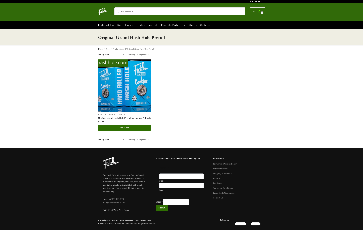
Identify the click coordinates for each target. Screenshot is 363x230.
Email (159, 202)
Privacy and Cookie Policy (225, 164)
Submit (161, 208)
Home (100, 49)
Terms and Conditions (223, 188)
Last (161, 190)
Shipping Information (222, 173)
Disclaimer (218, 183)
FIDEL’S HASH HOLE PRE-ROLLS (111, 114)
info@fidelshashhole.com (114, 202)
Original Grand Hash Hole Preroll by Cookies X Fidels (124, 118)
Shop (108, 49)
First (161, 181)
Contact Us (218, 198)
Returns (216, 178)
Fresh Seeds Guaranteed (223, 193)
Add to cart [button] (124, 128)
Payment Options (220, 169)
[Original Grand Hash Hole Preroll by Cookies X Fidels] (124, 85)
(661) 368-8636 (258, 1)
